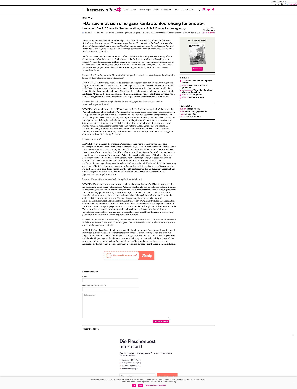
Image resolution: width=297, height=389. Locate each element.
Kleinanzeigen (145, 10)
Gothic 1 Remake (190, 117)
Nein (140, 385)
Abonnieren (197, 69)
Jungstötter (188, 114)
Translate (293, 4)
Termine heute (130, 10)
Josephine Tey (190, 109)
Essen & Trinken (188, 10)
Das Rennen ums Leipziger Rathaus (197, 82)
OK (134, 385)
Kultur (176, 10)
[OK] (294, 383)
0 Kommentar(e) (208, 33)
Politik (156, 10)
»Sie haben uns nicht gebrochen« (194, 86)
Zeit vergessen (192, 95)
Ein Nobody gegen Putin (193, 111)
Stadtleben (166, 10)
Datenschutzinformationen (155, 385)
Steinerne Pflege (193, 97)
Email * (94, 285)
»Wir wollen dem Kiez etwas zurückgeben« (197, 91)
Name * (84, 277)
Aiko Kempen (209, 30)
